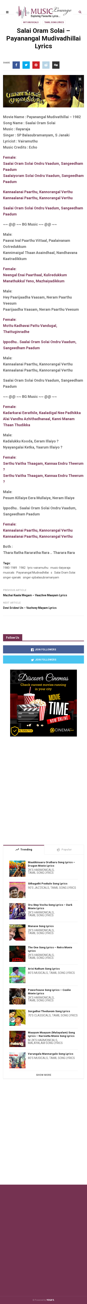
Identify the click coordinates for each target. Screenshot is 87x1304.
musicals (8, 572)
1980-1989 (10, 567)
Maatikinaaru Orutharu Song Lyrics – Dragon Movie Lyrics (51, 864)
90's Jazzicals (38, 887)
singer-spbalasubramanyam (41, 577)
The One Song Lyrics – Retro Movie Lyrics (50, 949)
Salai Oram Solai (64, 572)
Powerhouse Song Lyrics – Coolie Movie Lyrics (49, 991)
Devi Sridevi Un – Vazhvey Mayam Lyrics (30, 607)
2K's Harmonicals (41, 869)
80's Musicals (31, 22)
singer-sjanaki (12, 577)
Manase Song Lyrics (41, 926)
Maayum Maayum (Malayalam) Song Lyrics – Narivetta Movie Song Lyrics (51, 1034)
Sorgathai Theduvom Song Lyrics (49, 1011)
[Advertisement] (43, 789)
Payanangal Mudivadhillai (32, 572)
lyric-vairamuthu (38, 567)
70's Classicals (39, 1015)
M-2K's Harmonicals (42, 1040)
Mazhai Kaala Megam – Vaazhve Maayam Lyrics (35, 595)
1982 (22, 567)
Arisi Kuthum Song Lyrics (44, 968)
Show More (43, 1075)
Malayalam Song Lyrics (45, 1043)
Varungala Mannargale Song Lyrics (50, 1053)
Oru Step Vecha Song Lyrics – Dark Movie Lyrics (50, 906)
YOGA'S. (51, 1300)
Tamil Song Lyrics (54, 22)
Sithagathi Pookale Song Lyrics (47, 883)
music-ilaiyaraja (60, 567)
